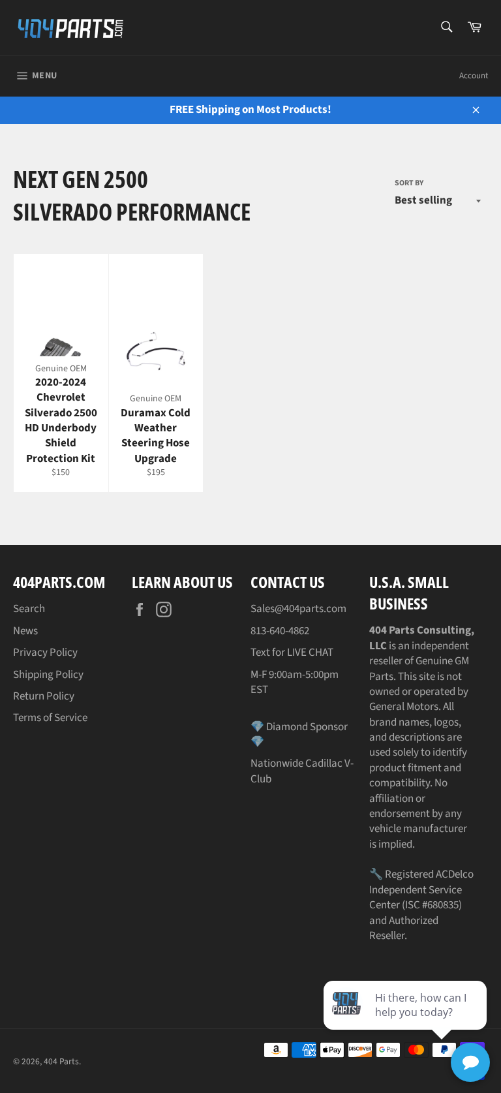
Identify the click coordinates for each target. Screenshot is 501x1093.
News (25, 631)
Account (473, 76)
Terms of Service (50, 718)
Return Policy (43, 696)
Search (29, 609)
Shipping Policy (48, 675)
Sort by (409, 183)
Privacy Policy (45, 652)
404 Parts (61, 1061)
